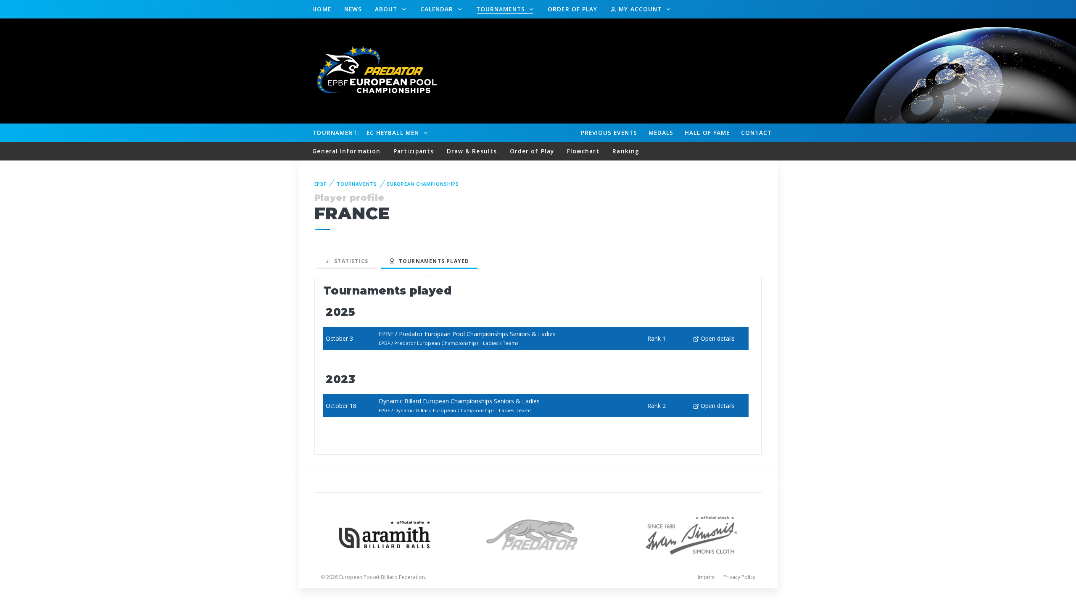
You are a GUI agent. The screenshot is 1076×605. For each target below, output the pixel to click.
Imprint (706, 577)
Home (321, 9)
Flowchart (583, 151)
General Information (346, 151)
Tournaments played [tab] (432, 261)
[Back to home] (372, 70)
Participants (413, 151)
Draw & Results (472, 151)
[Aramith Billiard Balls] (384, 534)
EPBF (320, 184)
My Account (640, 9)
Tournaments (501, 9)
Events (609, 133)
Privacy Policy (739, 577)
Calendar (438, 9)
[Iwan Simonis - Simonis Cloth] (691, 534)
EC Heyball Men (394, 133)
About (387, 9)
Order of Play (572, 9)
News (353, 9)
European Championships (423, 184)
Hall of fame (707, 133)
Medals (661, 133)
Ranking (625, 151)
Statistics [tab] (349, 261)
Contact (756, 133)
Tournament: (335, 133)
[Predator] (538, 534)
